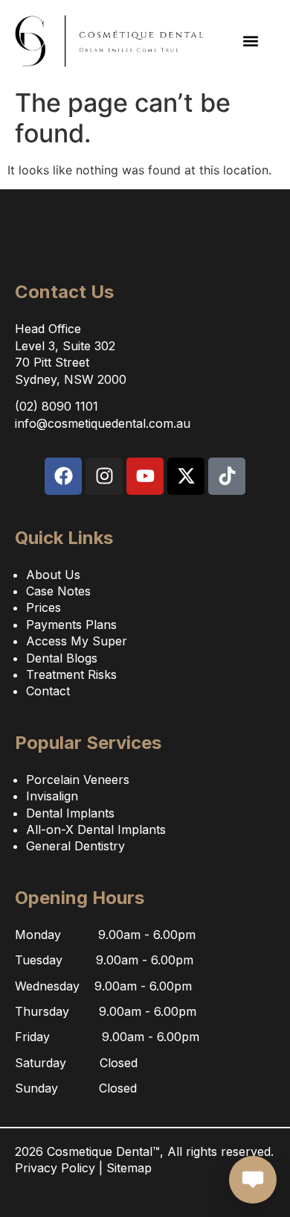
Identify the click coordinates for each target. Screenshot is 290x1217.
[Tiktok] (226, 476)
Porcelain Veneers (77, 779)
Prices (43, 607)
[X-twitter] (185, 476)
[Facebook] (63, 476)
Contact (48, 690)
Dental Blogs (61, 658)
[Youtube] (145, 476)
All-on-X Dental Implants (96, 829)
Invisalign (52, 795)
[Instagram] (104, 476)
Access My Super (76, 640)
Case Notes (58, 591)
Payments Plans (71, 624)
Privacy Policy (55, 1167)
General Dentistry (75, 845)
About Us (53, 574)
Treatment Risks (71, 674)
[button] (250, 41)
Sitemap (129, 1167)
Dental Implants (70, 813)
